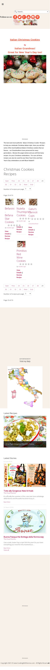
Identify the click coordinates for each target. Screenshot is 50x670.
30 (6, 184)
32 (15, 184)
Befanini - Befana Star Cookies (9, 215)
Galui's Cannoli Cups (32, 212)
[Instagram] (33, 17)
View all (6, 550)
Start (7, 181)
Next (25, 184)
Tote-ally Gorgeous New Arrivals (18, 490)
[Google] (24, 17)
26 (28, 181)
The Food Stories (10, 493)
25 (23, 181)
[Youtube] (28, 17)
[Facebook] (15, 17)
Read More (7, 502)
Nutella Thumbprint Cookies (24, 212)
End (31, 184)
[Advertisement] (25, 112)
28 (37, 181)
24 (19, 181)
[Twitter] (19, 17)
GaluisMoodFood (33, 224)
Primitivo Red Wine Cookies (22, 256)
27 (33, 181)
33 (20, 184)
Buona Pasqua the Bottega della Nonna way (24, 537)
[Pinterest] (37, 17)
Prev (13, 181)
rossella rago (10, 228)
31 (11, 184)
